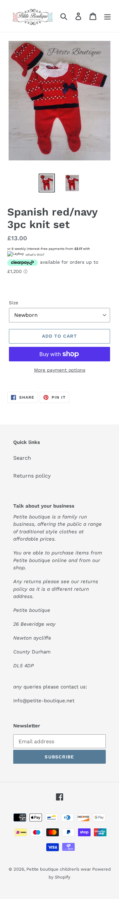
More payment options (59, 370)
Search (22, 458)
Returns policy (32, 476)
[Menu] (107, 16)
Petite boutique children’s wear (59, 869)
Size (13, 302)
